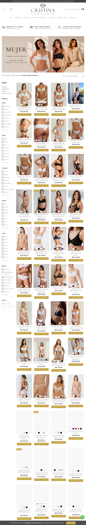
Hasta (8, 303)
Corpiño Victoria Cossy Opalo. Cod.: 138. (59, 287)
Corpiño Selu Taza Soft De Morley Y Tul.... (41, 215)
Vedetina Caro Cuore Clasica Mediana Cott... (41, 400)
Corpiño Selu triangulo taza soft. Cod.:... (76, 357)
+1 (59, 284)
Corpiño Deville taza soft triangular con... (58, 510)
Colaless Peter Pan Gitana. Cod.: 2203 (58, 436)
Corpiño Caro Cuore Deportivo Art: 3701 (41, 473)
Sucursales (73, 17)
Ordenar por (65, 76)
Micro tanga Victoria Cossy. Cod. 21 (75, 141)
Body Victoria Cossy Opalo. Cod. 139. (76, 177)
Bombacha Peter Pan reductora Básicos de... (58, 364)
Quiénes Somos (62, 17)
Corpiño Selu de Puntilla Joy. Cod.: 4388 (76, 327)
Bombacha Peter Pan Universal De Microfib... (76, 474)
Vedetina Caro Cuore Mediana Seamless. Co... (24, 289)
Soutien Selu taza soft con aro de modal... (58, 215)
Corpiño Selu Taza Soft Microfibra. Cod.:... (41, 436)
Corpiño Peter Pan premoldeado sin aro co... (24, 512)
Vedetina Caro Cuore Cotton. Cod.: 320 (58, 473)
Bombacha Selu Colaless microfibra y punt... (58, 253)
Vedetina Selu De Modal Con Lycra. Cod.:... (41, 289)
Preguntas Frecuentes (39, 17)
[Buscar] (11, 9)
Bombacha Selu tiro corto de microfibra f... (24, 471)
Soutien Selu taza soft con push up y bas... (24, 327)
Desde (3, 303)
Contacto (52, 17)
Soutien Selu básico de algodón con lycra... (24, 108)
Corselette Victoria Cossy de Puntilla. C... (76, 105)
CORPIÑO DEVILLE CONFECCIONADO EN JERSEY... (75, 253)
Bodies (4, 91)
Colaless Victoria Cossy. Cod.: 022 (76, 432)
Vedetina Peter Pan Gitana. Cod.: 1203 (41, 328)
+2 (80, 137)
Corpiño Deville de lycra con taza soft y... (24, 252)
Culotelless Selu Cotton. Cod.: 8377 (41, 144)
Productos (19, 17)
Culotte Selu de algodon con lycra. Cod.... (24, 216)
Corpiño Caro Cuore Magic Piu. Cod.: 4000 (41, 108)
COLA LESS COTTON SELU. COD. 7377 (41, 363)
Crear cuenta (68, 9)
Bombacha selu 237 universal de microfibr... (58, 108)
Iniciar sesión (76, 9)
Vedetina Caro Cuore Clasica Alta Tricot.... (24, 400)
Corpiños (4, 87)
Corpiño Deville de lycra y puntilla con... (41, 252)
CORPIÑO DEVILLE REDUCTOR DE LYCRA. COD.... (76, 290)
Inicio (11, 17)
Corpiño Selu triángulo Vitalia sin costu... (58, 327)
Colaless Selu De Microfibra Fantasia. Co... (76, 511)
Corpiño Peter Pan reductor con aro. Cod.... (41, 511)
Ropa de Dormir (6, 93)
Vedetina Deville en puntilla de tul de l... (76, 400)
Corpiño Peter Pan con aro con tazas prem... (59, 400)
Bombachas (5, 89)
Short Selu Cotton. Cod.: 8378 (24, 363)
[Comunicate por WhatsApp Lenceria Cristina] (82, 517)
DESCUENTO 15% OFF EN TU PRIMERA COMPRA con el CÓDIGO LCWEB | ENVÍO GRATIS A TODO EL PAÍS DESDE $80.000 (43, 1)
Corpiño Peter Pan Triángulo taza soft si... (41, 179)
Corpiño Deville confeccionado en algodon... (24, 437)
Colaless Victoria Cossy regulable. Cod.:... (24, 177)
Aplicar (12, 306)
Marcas (27, 17)
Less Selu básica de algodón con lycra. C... (59, 144)
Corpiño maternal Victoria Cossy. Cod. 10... (76, 215)
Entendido (71, 523)
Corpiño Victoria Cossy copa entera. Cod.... (59, 179)
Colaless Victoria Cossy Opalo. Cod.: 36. (24, 140)
